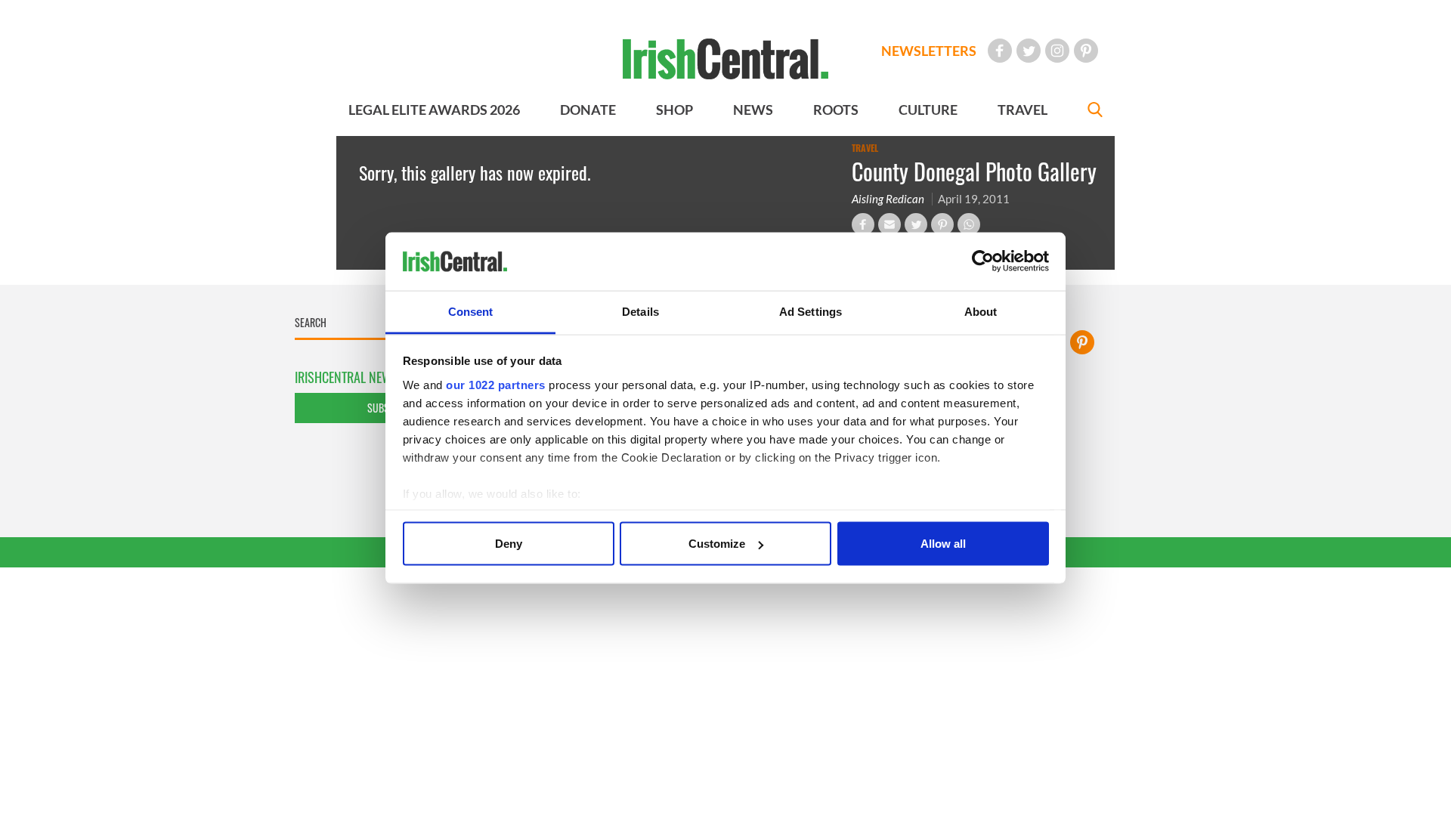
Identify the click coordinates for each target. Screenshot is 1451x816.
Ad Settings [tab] (810, 310)
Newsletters (928, 50)
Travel (865, 148)
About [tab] (981, 310)
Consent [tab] (470, 310)
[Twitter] (1028, 51)
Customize (716, 543)
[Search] (1095, 111)
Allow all (943, 543)
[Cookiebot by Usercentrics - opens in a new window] (983, 261)
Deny (508, 543)
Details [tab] (640, 310)
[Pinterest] (1086, 51)
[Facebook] (1000, 51)
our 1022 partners (496, 384)
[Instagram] (1057, 51)
